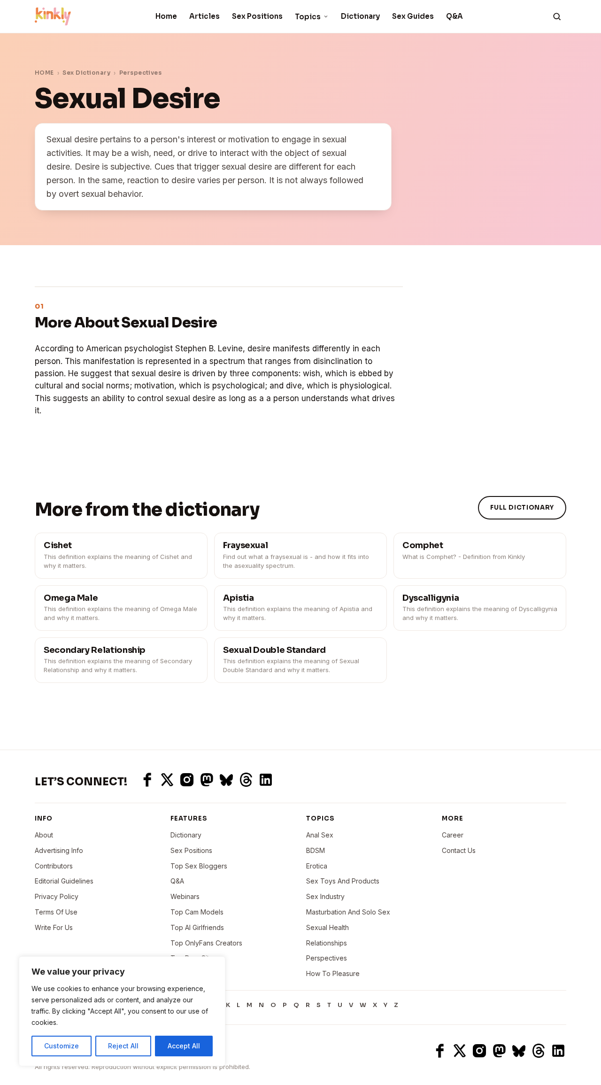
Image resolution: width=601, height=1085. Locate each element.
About (44, 835)
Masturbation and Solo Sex (348, 912)
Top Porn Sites (193, 958)
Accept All (184, 1046)
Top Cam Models (196, 912)
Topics (308, 16)
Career (452, 835)
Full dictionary (522, 508)
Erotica (316, 866)
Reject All (123, 1046)
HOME (44, 72)
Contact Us (459, 850)
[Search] (556, 16)
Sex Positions (257, 16)
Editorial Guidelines (64, 881)
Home (166, 16)
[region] (122, 1011)
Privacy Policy (56, 896)
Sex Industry (325, 896)
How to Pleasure (333, 973)
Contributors (54, 866)
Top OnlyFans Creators (206, 943)
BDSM (315, 850)
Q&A (454, 16)
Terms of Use (56, 912)
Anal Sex (319, 835)
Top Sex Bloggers (198, 866)
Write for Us (54, 927)
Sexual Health (327, 927)
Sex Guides (413, 16)
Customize (61, 1046)
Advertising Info (59, 850)
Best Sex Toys (193, 973)
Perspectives (140, 72)
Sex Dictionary (86, 72)
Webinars (185, 896)
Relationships (326, 943)
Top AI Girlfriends (197, 927)
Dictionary (360, 16)
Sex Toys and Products (342, 881)
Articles (204, 16)
